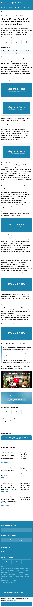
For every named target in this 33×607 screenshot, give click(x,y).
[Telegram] (16, 562)
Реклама (23, 7)
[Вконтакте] (6, 562)
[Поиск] (2, 3)
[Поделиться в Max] (27, 42)
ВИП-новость (5, 11)
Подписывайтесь (17, 400)
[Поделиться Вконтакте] (6, 42)
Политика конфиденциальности (16, 590)
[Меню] (31, 2)
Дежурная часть (5, 505)
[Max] (27, 562)
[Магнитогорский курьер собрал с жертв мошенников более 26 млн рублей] (26, 501)
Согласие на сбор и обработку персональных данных (16, 592)
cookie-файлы (12, 600)
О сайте (17, 7)
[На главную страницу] (16, 3)
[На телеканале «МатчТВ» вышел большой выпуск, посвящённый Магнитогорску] (26, 487)
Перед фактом (15, 11)
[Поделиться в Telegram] (16, 42)
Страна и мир (24, 11)
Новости (10, 7)
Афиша (30, 7)
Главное (4, 7)
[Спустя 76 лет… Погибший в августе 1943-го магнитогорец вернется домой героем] (16, 90)
